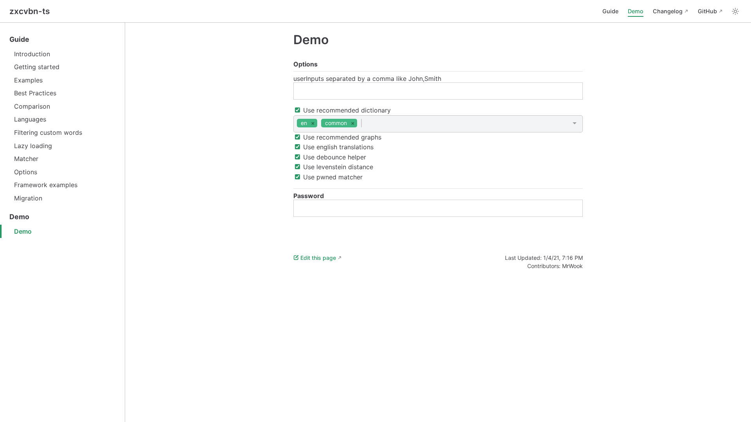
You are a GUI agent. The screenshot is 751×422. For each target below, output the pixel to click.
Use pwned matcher (332, 177)
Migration (28, 198)
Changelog (668, 11)
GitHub (707, 11)
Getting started (36, 67)
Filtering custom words (48, 132)
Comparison (32, 106)
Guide (610, 11)
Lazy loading (33, 146)
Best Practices (35, 93)
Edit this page (318, 257)
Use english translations (337, 147)
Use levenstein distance (337, 167)
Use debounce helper (333, 157)
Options (25, 172)
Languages (30, 119)
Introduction (32, 54)
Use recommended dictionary (346, 110)
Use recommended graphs (341, 137)
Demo (635, 11)
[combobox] (438, 123)
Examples (28, 80)
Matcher (26, 159)
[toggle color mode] (735, 11)
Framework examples (45, 185)
